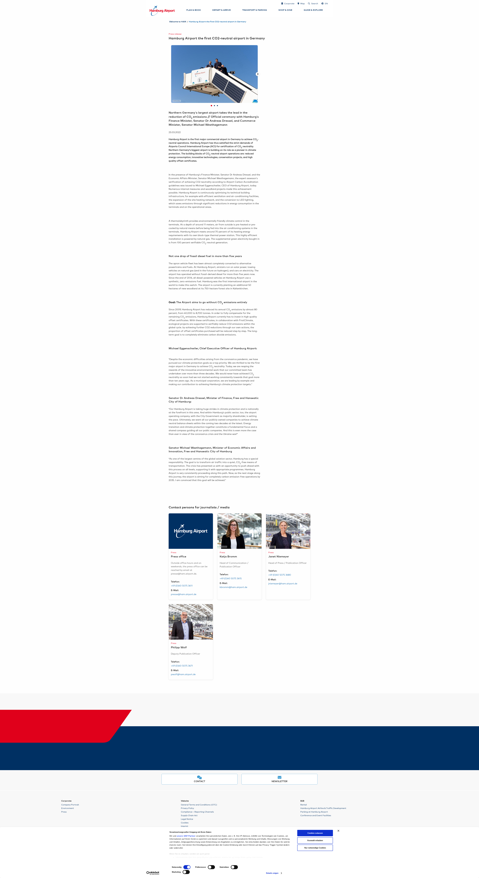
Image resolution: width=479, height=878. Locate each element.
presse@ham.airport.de (183, 594)
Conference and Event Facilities (315, 815)
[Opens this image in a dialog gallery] (191, 531)
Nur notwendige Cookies (315, 848)
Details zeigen (272, 873)
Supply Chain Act (189, 815)
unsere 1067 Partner (186, 836)
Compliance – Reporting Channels (197, 811)
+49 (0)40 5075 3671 (182, 665)
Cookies (184, 822)
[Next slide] (258, 74)
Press (64, 811)
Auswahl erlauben (315, 840)
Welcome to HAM (177, 22)
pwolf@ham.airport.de (183, 674)
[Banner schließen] (338, 831)
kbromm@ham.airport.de (233, 586)
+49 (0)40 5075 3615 (231, 578)
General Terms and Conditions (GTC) (199, 804)
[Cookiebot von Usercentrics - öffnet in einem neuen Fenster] (153, 873)
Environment (67, 808)
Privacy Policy (187, 808)
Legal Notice (187, 819)
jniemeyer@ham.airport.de (282, 583)
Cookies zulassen (315, 833)
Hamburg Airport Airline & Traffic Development (323, 808)
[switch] (211, 867)
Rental (303, 804)
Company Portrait (70, 804)
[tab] (211, 106)
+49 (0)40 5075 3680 (279, 574)
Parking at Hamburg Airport (314, 811)
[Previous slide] (171, 74)
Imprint (184, 826)
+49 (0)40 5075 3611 (182, 585)
